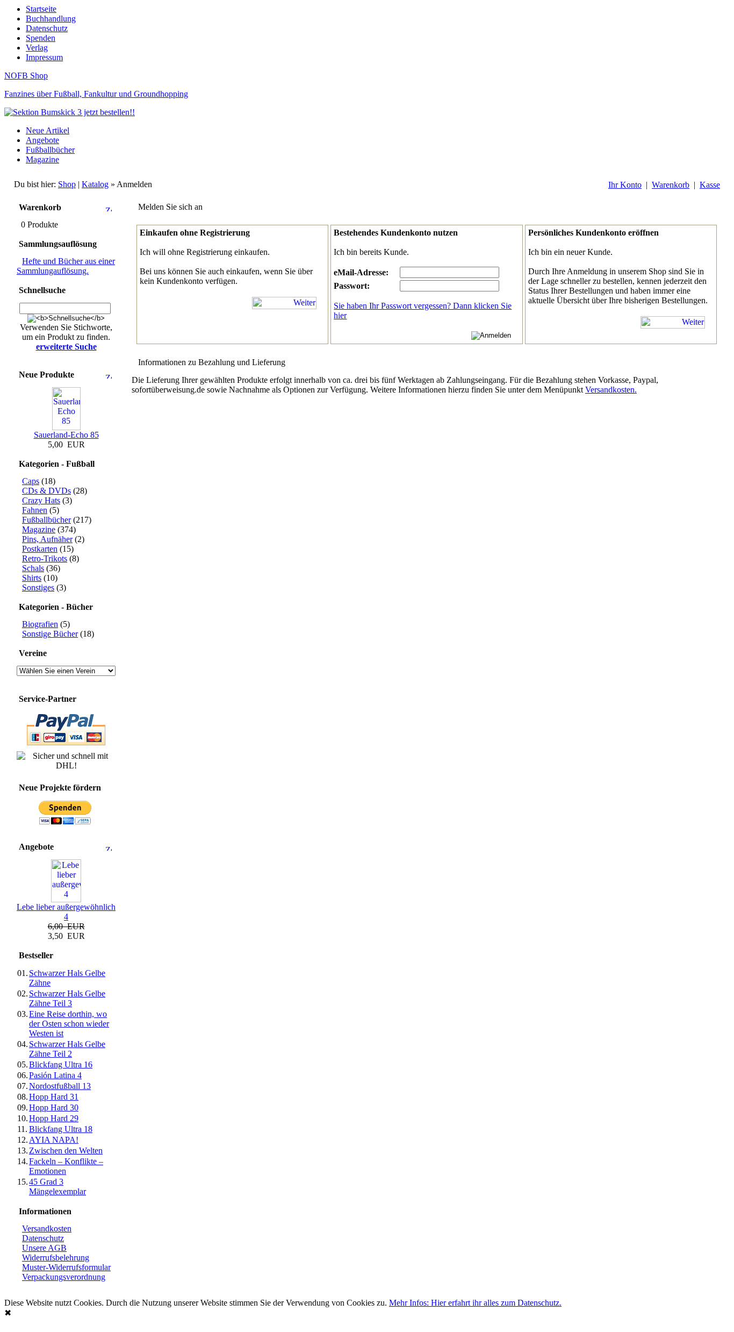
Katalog (95, 184)
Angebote (42, 140)
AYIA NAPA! (53, 1139)
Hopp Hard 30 (53, 1107)
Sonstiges (38, 587)
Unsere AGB (44, 1247)
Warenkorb (670, 184)
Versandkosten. (611, 389)
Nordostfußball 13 (60, 1086)
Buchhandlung (51, 18)
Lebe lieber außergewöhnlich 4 (66, 911)
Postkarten (39, 548)
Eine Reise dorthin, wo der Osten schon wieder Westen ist (69, 1023)
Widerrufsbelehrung (55, 1257)
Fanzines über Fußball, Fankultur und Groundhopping (96, 93)
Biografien (40, 624)
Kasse (710, 184)
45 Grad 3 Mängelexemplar (57, 1186)
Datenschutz (47, 28)
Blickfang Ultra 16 (60, 1064)
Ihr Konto (625, 184)
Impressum (44, 57)
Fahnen (34, 510)
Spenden (40, 37)
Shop (67, 184)
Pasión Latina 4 (55, 1075)
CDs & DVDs (46, 490)
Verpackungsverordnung (63, 1276)
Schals (33, 568)
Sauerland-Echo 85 (66, 434)
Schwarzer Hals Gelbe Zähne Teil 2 (67, 1048)
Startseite (41, 8)
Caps (30, 481)
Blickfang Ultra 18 (60, 1129)
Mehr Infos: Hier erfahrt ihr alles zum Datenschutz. (475, 1302)
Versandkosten (46, 1228)
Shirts (31, 577)
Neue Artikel (47, 130)
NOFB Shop (26, 75)
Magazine (42, 159)
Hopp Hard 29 (53, 1118)
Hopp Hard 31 (53, 1096)
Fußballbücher (50, 149)
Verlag (37, 47)
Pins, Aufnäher (47, 539)
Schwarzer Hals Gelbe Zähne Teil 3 (67, 998)
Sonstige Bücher (50, 633)
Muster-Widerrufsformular (66, 1267)
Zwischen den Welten (66, 1150)
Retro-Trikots (44, 558)
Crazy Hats (41, 500)
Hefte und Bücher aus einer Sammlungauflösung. (66, 266)
